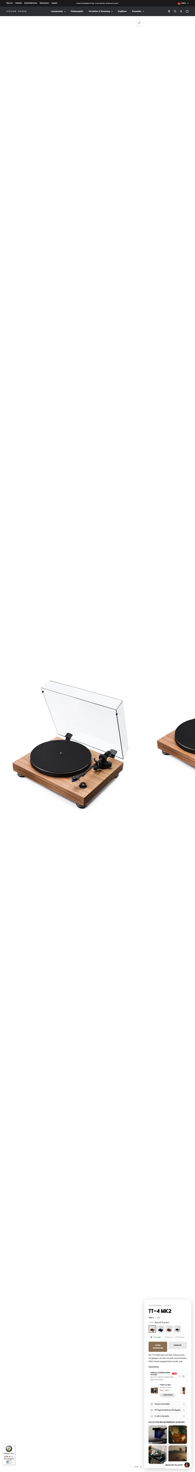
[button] (154, 1366)
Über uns (9, 3)
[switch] (9, 1461)
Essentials (136, 11)
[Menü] (13, 1445)
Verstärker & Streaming (99, 11)
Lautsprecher (57, 11)
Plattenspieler (77, 11)
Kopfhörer (122, 11)
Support (54, 3)
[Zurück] (179, 1376)
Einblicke (18, 3)
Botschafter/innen (30, 3)
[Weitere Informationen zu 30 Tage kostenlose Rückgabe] (183, 1410)
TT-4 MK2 (167, 1306)
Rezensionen (44, 3)
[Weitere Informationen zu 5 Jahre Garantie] (183, 1416)
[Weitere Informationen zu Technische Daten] (183, 1404)
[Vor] (183, 1376)
